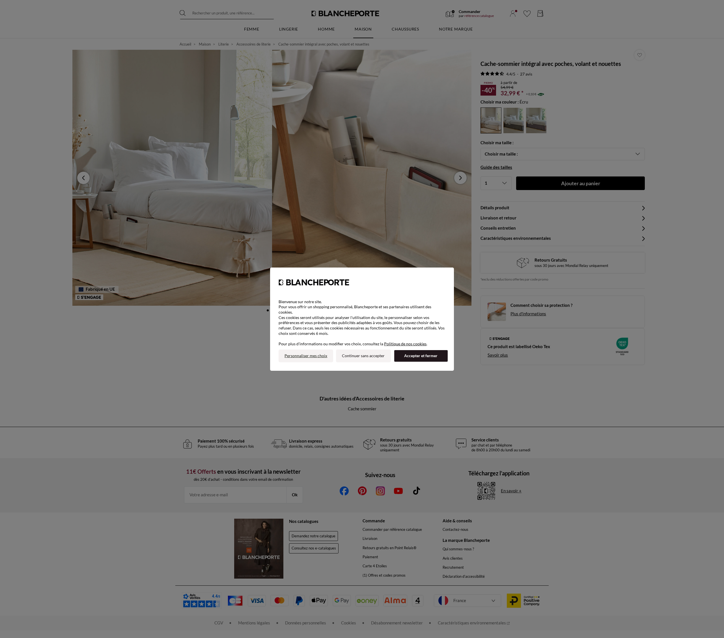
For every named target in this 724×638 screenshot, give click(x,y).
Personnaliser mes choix (306, 355)
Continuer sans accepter (363, 355)
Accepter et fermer (421, 355)
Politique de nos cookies (405, 343)
